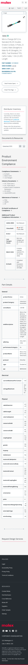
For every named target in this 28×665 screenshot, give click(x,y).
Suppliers (4, 606)
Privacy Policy (6, 571)
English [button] (12, 8)
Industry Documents (9, 181)
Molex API (5, 602)
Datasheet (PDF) (7, 146)
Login (25, 8)
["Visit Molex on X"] (9, 630)
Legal (3, 564)
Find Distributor (6, 595)
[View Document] (20, 146)
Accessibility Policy (7, 568)
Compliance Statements (10, 171)
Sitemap (4, 659)
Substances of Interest (10, 197)
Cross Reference (6, 599)
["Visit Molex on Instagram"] (16, 630)
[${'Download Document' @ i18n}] (24, 146)
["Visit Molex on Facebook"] (13, 630)
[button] (24, 17)
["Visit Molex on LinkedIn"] (3, 630)
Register (19, 8)
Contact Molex (6, 591)
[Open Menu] (26, 2)
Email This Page (9, 90)
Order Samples (6, 610)
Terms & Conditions (7, 575)
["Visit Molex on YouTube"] (6, 630)
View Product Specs (10, 83)
